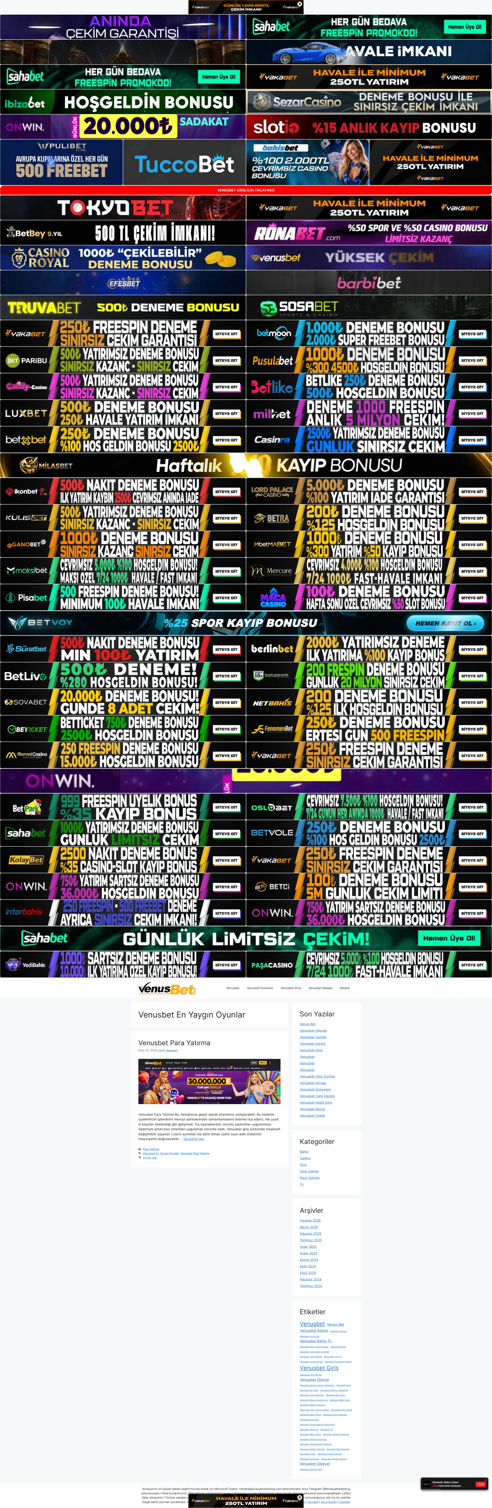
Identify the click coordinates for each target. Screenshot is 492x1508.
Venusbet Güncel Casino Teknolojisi (317, 1385)
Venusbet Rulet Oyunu (310, 1415)
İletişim (345, 988)
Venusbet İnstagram (315, 1089)
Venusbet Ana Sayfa (309, 1336)
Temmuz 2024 (311, 1286)
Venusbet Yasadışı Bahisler (336, 1434)
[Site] (123, 333)
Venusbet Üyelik (312, 1116)
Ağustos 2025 (310, 1234)
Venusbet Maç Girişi (335, 1395)
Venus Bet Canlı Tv (333, 1356)
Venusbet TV (326, 1429)
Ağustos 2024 (311, 1279)
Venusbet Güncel (313, 1037)
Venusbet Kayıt (343, 1385)
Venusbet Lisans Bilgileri (312, 1395)
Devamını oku (194, 1139)
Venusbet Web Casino (310, 1434)
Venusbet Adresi (313, 1044)
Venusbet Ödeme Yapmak (312, 1449)
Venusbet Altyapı (313, 1083)
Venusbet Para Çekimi (341, 1410)
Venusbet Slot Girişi (309, 1420)
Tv (301, 1184)
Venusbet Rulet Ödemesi (335, 1415)
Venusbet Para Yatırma (174, 1043)
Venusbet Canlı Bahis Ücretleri (314, 1352)
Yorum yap (150, 1157)
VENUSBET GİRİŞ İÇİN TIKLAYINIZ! (246, 190)
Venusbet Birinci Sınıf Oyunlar (314, 1347)
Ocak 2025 (308, 1247)
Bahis (304, 1152)
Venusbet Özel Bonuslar (338, 1449)
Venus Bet (308, 1024)
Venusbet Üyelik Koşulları (329, 1454)
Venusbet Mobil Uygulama (312, 1405)
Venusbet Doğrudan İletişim (338, 1361)
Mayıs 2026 (309, 1227)
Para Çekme (309, 1171)
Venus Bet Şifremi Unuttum (334, 1459)
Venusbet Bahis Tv (316, 1341)
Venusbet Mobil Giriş (316, 1102)
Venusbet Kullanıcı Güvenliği (334, 1390)
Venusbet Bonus (312, 1109)
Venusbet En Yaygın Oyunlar (161, 1153)
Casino (305, 1158)
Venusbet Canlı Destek (317, 1096)
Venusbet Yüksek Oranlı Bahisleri (316, 1444)
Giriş (303, 1165)
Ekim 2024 (308, 1266)
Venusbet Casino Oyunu (311, 1361)
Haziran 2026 (310, 1220)
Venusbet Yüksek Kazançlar (313, 1439)
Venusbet (232, 988)
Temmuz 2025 (311, 1240)
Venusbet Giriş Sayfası (317, 1076)
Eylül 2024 (308, 1273)
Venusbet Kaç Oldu (309, 1390)
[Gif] (246, 465)
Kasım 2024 (309, 1260)
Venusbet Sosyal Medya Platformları (317, 1424)
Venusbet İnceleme (260, 988)
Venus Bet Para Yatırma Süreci (314, 1410)
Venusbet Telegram (309, 1429)
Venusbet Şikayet (320, 988)
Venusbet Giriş (291, 988)
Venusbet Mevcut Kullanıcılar (314, 1400)
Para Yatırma (151, 1149)
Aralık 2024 (308, 1253)
